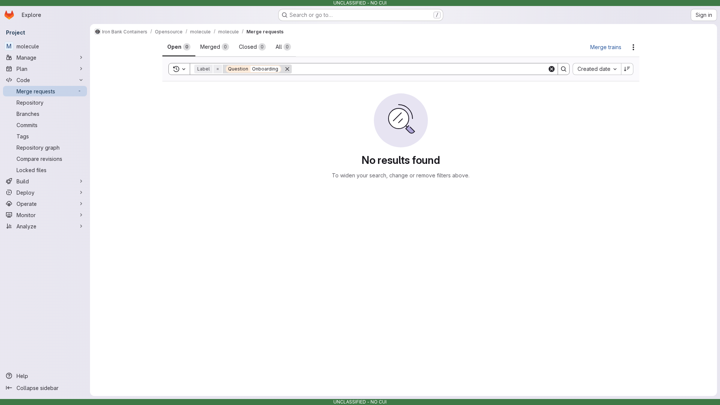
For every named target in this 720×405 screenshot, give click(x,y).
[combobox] (597, 69)
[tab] (178, 47)
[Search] (564, 69)
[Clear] (551, 69)
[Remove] (287, 69)
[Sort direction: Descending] (627, 69)
